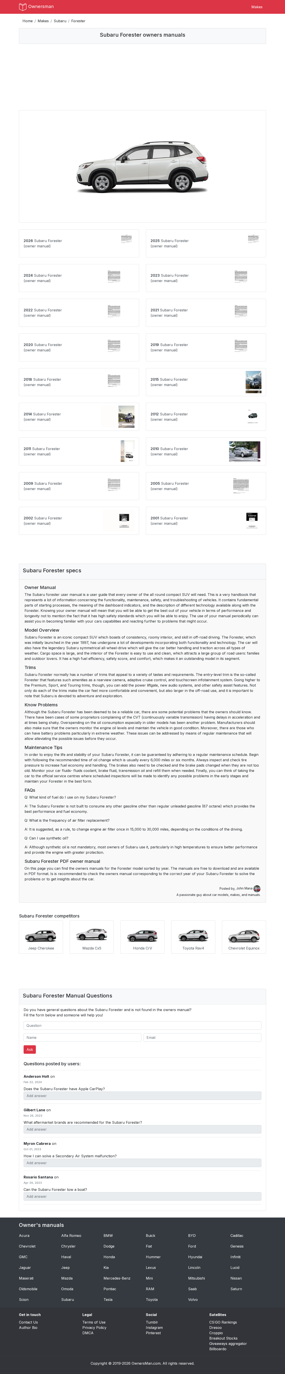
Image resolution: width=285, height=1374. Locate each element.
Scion (23, 1299)
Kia (106, 1267)
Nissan (236, 1278)
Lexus (151, 1267)
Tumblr (152, 1322)
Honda (109, 1257)
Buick (150, 1235)
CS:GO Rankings (223, 1322)
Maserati (26, 1278)
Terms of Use (94, 1322)
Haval (66, 1257)
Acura (24, 1235)
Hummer (153, 1257)
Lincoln (194, 1267)
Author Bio (28, 1327)
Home (27, 21)
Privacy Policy (94, 1327)
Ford (192, 1246)
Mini (149, 1278)
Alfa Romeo (71, 1235)
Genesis (237, 1246)
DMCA (88, 1333)
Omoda (67, 1289)
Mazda (67, 1278)
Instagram (154, 1327)
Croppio (216, 1333)
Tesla (108, 1299)
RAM (150, 1289)
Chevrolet (27, 1246)
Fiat (149, 1246)
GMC (23, 1257)
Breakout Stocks (223, 1338)
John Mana (244, 888)
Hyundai (195, 1257)
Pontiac (110, 1289)
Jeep (65, 1267)
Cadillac (236, 1235)
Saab (192, 1289)
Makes (257, 7)
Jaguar (25, 1267)
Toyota (152, 1299)
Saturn (236, 1289)
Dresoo (215, 1327)
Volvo (193, 1299)
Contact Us (28, 1322)
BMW (108, 1235)
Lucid (234, 1267)
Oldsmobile (28, 1289)
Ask (29, 1049)
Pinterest (153, 1333)
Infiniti (235, 1257)
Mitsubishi (196, 1278)
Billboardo (217, 1349)
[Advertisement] (142, 77)
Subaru (60, 21)
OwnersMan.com (146, 1363)
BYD (192, 1235)
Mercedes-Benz (117, 1278)
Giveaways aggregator (228, 1343)
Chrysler (68, 1246)
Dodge (109, 1246)
